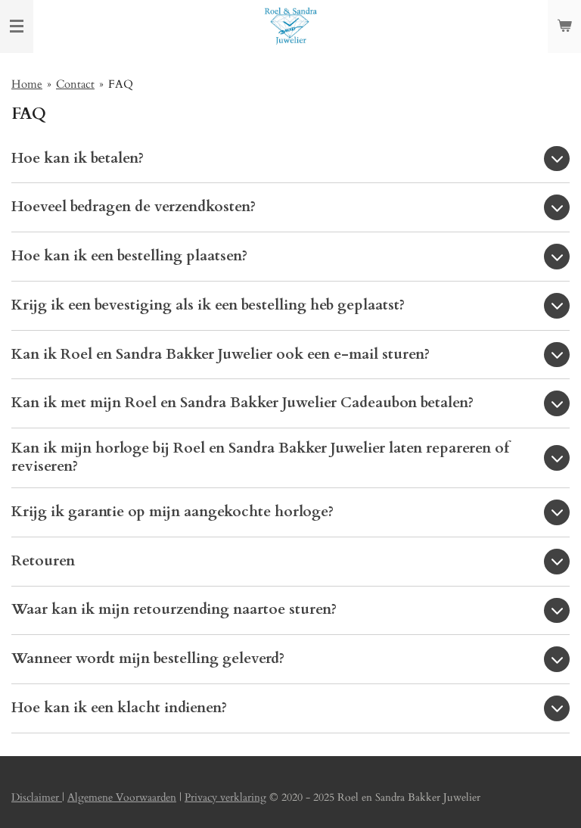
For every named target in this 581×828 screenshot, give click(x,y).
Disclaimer (36, 797)
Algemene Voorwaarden (121, 797)
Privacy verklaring (225, 797)
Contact (75, 84)
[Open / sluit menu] (16, 26)
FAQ (120, 84)
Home (26, 84)
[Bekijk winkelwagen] (564, 26)
